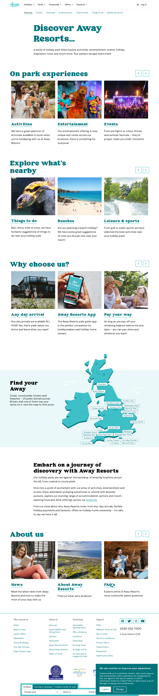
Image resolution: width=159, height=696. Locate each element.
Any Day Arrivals (21, 647)
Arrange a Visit (80, 649)
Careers (53, 636)
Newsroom (54, 641)
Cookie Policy (102, 647)
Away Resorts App (22, 651)
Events (39, 12)
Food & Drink (82, 12)
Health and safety (104, 656)
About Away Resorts (58, 649)
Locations (77, 636)
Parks (16, 625)
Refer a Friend (55, 654)
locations (91, 500)
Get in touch (102, 634)
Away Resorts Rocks (58, 645)
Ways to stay (20, 629)
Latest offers (19, 634)
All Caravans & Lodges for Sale (80, 655)
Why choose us (80, 632)
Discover (28, 12)
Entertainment (65, 12)
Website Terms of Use (106, 629)
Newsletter (19, 638)
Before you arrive (115, 12)
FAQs (98, 625)
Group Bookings (21, 642)
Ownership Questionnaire (79, 626)
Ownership (78, 641)
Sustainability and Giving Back (57, 630)
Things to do (97, 12)
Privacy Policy (102, 642)
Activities (50, 12)
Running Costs (79, 645)
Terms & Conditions (105, 638)
